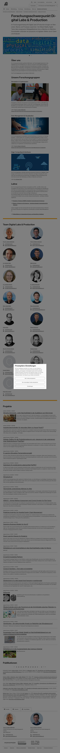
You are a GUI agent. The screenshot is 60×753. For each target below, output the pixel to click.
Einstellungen (30, 386)
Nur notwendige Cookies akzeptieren (30, 382)
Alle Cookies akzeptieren (30, 378)
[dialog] (30, 376)
